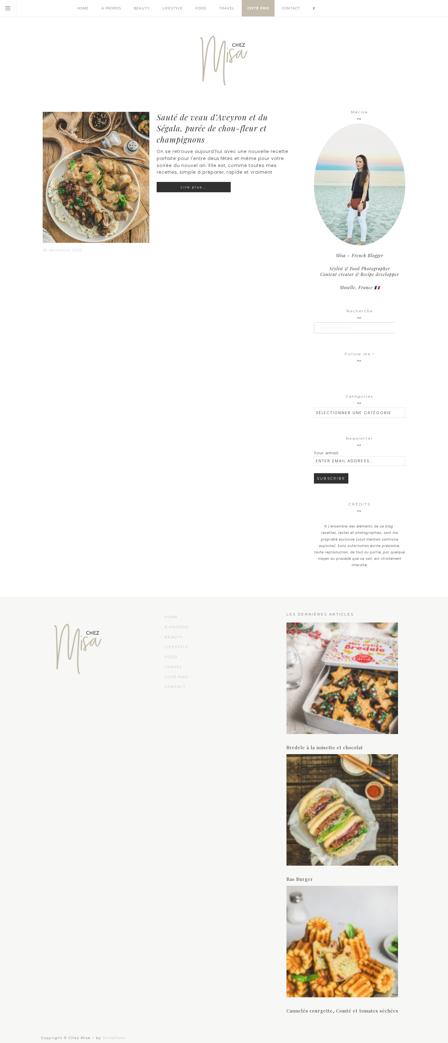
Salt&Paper (114, 1038)
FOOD (171, 657)
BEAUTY (174, 637)
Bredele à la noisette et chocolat (324, 747)
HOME (171, 617)
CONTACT (175, 686)
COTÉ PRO (176, 677)
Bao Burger (299, 879)
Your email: (326, 453)
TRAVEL (174, 667)
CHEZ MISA (224, 57)
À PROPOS (177, 627)
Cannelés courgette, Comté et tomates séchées (342, 1011)
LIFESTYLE (177, 646)
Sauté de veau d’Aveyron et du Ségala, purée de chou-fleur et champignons (212, 128)
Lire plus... (194, 187)
